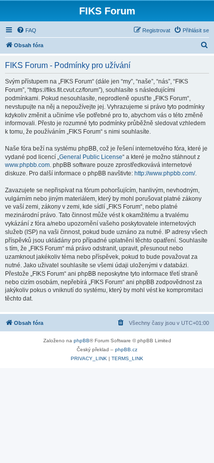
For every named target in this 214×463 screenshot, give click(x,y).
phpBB (82, 340)
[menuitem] (26, 30)
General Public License (90, 157)
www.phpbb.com (27, 164)
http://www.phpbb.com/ (164, 173)
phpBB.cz (126, 349)
